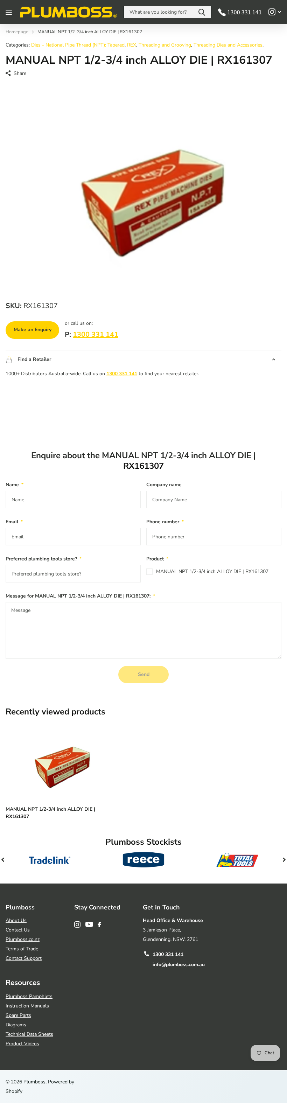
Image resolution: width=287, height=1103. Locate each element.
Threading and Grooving (165, 45)
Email (14, 521)
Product (157, 559)
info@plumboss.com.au (179, 964)
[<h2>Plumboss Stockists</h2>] (50, 859)
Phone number (165, 521)
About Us (16, 920)
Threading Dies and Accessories (228, 45)
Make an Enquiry (32, 329)
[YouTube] (89, 924)
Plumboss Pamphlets (29, 996)
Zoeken (201, 12)
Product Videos (22, 1043)
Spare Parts (18, 1015)
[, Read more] (274, 12)
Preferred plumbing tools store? (44, 559)
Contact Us (18, 930)
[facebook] (99, 924)
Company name (164, 484)
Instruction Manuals (27, 1006)
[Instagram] (77, 924)
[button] (3, 859)
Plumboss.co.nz (23, 939)
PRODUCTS (10, 12)
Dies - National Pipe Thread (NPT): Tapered (78, 45)
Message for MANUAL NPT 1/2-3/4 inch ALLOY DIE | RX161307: (80, 596)
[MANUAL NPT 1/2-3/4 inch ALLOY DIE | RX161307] (59, 761)
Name (14, 484)
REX (131, 45)
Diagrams (16, 1024)
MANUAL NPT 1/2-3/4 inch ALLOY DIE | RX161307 (212, 571)
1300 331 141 (95, 334)
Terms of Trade (22, 948)
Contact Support (24, 958)
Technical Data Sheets (29, 1034)
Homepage (17, 32)
